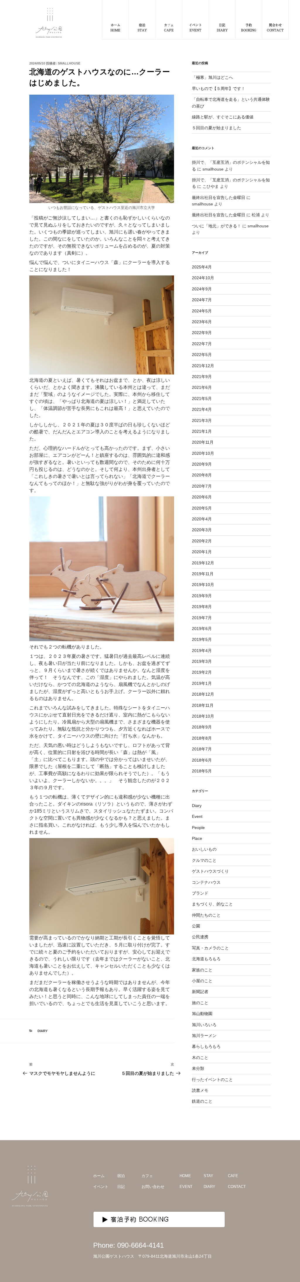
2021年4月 (202, 409)
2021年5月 (202, 398)
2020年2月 (202, 541)
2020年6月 (202, 497)
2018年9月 (202, 727)
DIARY (209, 1186)
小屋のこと (202, 980)
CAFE (233, 1176)
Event (197, 816)
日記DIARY (222, 27)
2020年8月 (202, 475)
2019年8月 (202, 606)
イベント (100, 1186)
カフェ (147, 1176)
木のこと (200, 1057)
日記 (121, 1186)
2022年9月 (202, 332)
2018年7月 (202, 749)
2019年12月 (203, 563)
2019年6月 (202, 628)
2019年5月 (202, 639)
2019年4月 (202, 650)
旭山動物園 (202, 1013)
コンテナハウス (206, 882)
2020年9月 (202, 464)
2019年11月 (203, 573)
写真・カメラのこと (210, 948)
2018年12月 (203, 694)
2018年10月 (203, 716)
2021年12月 (203, 365)
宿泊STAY (142, 27)
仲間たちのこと (206, 915)
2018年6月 (202, 760)
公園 (196, 926)
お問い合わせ (153, 1186)
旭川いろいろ (204, 1024)
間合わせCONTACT (275, 27)
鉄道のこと (202, 1101)
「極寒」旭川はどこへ (212, 77)
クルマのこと (204, 860)
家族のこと (202, 970)
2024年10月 (203, 277)
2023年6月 (202, 321)
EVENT (186, 1186)
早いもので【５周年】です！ (218, 88)
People (198, 827)
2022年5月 (202, 354)
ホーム (99, 1176)
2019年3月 (202, 661)
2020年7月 (202, 486)
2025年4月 (202, 267)
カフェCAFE (169, 27)
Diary (42, 1031)
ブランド (200, 893)
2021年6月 (202, 387)
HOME (185, 1176)
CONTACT (237, 1186)
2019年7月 (202, 617)
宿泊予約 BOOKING (140, 1219)
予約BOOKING (248, 27)
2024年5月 (202, 311)
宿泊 (121, 1176)
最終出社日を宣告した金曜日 (218, 197)
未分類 (198, 1068)
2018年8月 (202, 738)
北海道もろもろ (206, 958)
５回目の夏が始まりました (216, 127)
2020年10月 (203, 453)
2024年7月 (202, 299)
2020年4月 (202, 519)
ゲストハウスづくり (210, 871)
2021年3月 (202, 420)
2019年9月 (202, 595)
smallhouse (69, 63)
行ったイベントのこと (212, 1079)
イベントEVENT (195, 27)
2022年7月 (202, 343)
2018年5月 (202, 771)
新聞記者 (200, 991)
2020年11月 (203, 442)
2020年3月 (202, 529)
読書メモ (200, 1090)
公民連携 (200, 936)
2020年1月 (202, 551)
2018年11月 (203, 705)
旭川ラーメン (204, 1035)
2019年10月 (203, 584)
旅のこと (200, 1002)
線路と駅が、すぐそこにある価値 (222, 117)
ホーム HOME (115, 27)
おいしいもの (204, 849)
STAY (208, 1176)
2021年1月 (202, 431)
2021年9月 (202, 376)
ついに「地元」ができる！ (216, 226)
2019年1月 (202, 683)
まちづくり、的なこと (212, 904)
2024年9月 (202, 289)
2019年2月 (202, 672)
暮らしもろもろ (206, 1046)
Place (197, 838)
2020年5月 (202, 508)
